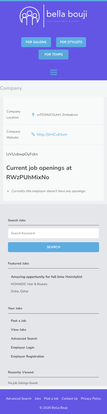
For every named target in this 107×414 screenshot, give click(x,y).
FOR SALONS (36, 42)
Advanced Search (24, 338)
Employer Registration (27, 356)
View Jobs (18, 329)
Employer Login (22, 347)
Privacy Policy (91, 398)
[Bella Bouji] (54, 15)
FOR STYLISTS (71, 42)
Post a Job (18, 321)
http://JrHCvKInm (52, 134)
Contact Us (70, 398)
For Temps (54, 54)
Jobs (38, 398)
